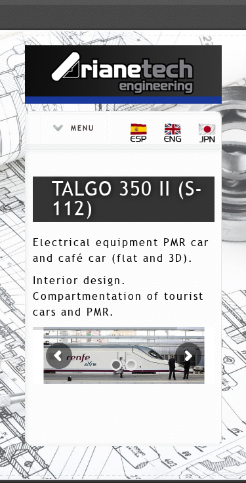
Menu (82, 128)
